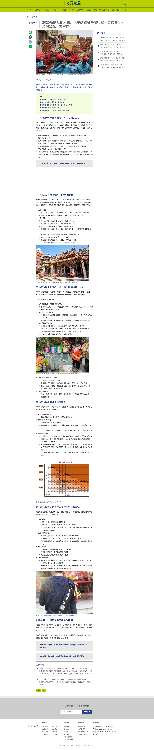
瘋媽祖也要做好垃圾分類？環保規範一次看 (56, 105)
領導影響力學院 (69, 739)
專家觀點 (88, 10)
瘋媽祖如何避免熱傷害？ (50, 107)
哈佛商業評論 (68, 737)
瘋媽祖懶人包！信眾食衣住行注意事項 (55, 110)
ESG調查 (63, 10)
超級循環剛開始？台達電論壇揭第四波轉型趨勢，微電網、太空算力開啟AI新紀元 (112, 59)
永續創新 (55, 10)
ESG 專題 (54, 734)
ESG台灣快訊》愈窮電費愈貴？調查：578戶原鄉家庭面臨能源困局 (62, 679)
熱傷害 (38, 691)
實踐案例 (47, 10)
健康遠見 (66, 734)
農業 (51, 154)
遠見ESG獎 (115, 10)
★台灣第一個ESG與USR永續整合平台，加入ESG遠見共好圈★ (64, 163)
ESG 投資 (45, 732)
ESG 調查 (54, 729)
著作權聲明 (81, 729)
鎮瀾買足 (71, 615)
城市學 (66, 732)
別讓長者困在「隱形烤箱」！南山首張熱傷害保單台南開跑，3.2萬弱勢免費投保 (112, 52)
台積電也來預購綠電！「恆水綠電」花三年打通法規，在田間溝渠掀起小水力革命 (65, 683)
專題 (95, 10)
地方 (43, 138)
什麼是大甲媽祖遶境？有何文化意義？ (55, 99)
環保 (43, 691)
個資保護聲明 (82, 734)
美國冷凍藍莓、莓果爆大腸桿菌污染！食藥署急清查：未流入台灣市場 (112, 45)
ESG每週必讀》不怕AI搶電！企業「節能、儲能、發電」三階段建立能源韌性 (65, 675)
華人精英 (66, 729)
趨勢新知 (38, 10)
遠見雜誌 (66, 726)
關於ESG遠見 (82, 726)
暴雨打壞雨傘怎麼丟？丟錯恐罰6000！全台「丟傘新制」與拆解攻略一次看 (65, 671)
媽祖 (64, 122)
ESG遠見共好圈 (104, 10)
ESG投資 (71, 10)
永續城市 (80, 10)
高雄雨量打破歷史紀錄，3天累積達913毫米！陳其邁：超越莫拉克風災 (64, 668)
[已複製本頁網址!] (30, 43)
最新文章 (30, 10)
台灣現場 (33, 22)
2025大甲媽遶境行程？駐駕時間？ (53, 102)
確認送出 (86, 711)
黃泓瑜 (50, 80)
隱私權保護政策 (83, 732)
